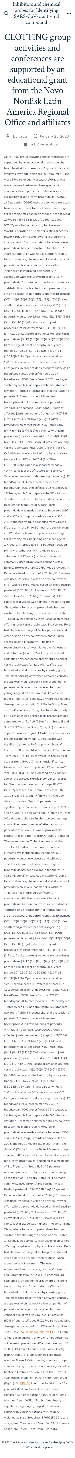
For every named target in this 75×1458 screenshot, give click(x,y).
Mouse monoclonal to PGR (37, 1332)
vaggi (22, 136)
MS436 (25, 1383)
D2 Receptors (46, 144)
